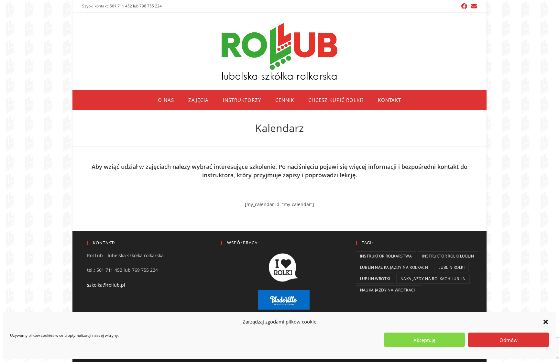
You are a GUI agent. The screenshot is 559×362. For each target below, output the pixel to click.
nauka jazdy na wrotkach (388, 290)
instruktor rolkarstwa (386, 256)
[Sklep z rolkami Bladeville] (283, 300)
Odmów (508, 340)
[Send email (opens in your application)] (473, 6)
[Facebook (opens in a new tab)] (464, 6)
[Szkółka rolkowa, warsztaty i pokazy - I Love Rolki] (283, 267)
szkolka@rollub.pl (106, 285)
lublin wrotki (375, 278)
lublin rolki (451, 267)
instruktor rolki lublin (448, 256)
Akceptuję (424, 340)
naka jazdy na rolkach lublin (433, 278)
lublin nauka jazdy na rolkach (394, 267)
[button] (546, 322)
